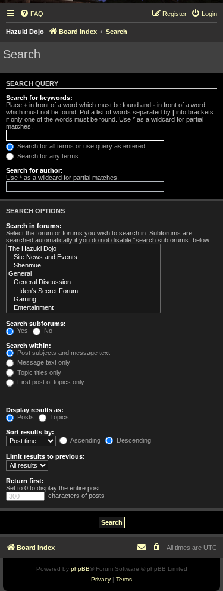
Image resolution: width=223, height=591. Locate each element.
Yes (21, 330)
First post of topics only (49, 381)
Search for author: (34, 170)
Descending (133, 440)
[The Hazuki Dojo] (83, 249)
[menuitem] (31, 14)
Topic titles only (38, 372)
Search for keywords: (39, 97)
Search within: (28, 345)
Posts (24, 417)
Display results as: (35, 409)
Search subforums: (36, 323)
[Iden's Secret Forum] (83, 291)
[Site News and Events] (83, 257)
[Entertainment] (83, 308)
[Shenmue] (83, 266)
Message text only (42, 362)
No (47, 330)
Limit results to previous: (45, 456)
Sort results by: (30, 432)
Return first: (25, 480)
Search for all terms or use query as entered (80, 146)
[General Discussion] (83, 282)
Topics (58, 417)
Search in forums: (34, 225)
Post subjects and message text (62, 352)
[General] (83, 274)
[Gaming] (83, 300)
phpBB (80, 568)
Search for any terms (46, 156)
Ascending (84, 440)
